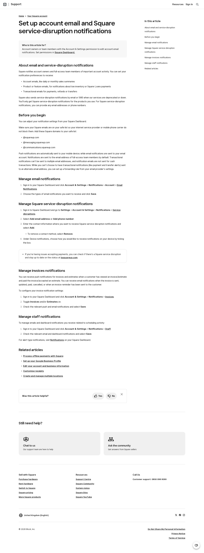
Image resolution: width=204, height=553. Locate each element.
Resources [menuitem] (177, 4)
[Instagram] (183, 515)
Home (21, 16)
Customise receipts (33, 371)
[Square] (4, 4)
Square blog (82, 492)
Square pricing (26, 492)
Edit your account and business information (46, 366)
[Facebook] (180, 515)
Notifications (57, 340)
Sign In (189, 4)
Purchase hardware (28, 479)
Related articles (151, 68)
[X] (176, 515)
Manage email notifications (156, 42)
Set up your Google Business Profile (42, 361)
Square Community (85, 484)
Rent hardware (26, 484)
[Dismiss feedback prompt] (121, 394)
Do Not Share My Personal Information (166, 529)
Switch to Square (27, 488)
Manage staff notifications (156, 63)
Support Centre (83, 479)
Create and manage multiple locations (43, 376)
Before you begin (152, 37)
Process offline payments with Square (43, 356)
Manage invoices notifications (158, 57)
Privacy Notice (178, 533)
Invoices (109, 296)
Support (16, 4)
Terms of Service (177, 538)
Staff (108, 329)
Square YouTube (84, 497)
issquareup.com (69, 257)
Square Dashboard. (65, 52)
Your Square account (37, 16)
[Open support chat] (196, 545)
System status (83, 488)
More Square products (30, 497)
